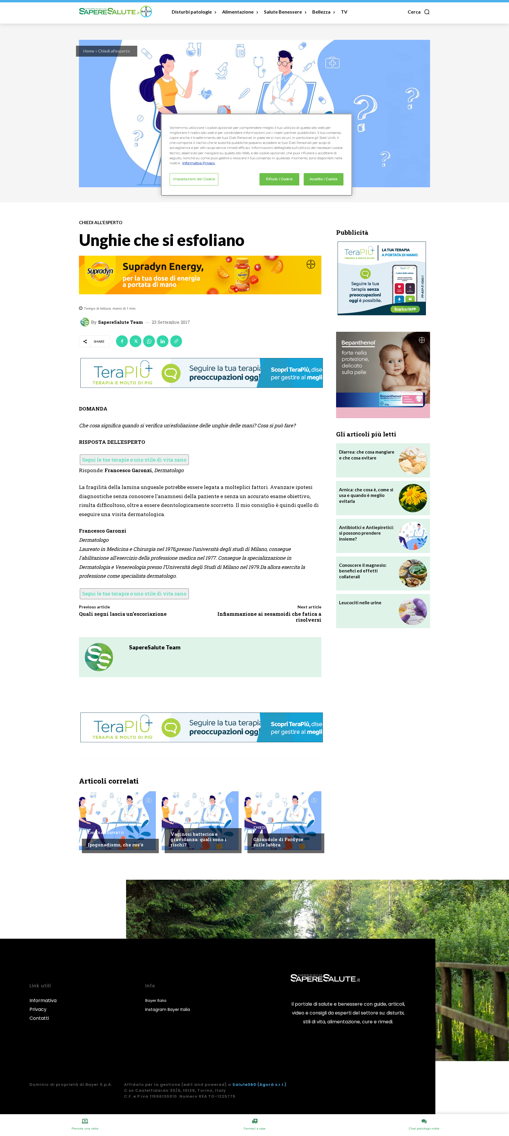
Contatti (39, 1018)
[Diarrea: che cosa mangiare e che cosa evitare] (413, 460)
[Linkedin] (162, 341)
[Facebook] (122, 341)
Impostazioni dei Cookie (194, 179)
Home (88, 50)
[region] (256, 155)
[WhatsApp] (149, 341)
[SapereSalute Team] (85, 322)
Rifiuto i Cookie (279, 179)
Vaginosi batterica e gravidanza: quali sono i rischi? (199, 839)
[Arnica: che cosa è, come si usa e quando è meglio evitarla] (413, 498)
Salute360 (244, 1084)
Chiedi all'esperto (114, 50)
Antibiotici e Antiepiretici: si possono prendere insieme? (366, 533)
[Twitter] (135, 341)
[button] (419, 12)
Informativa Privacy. (198, 163)
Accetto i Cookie (323, 179)
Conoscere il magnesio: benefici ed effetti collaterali (362, 570)
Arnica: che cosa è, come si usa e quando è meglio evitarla (366, 495)
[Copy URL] (176, 341)
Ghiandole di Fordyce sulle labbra (278, 842)
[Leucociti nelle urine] (413, 611)
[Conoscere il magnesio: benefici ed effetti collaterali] (413, 573)
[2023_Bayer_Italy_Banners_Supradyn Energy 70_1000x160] (200, 275)
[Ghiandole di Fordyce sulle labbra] (282, 820)
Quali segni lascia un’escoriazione (123, 613)
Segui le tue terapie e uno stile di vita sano (134, 459)
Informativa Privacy (43, 1005)
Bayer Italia (155, 1000)
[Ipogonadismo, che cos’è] (117, 820)
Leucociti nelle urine (360, 602)
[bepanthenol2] (383, 375)
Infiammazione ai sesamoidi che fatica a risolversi (269, 616)
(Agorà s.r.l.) (272, 1084)
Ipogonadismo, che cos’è (115, 845)
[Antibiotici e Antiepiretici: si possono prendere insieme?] (413, 536)
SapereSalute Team (120, 322)
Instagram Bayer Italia (167, 1009)
